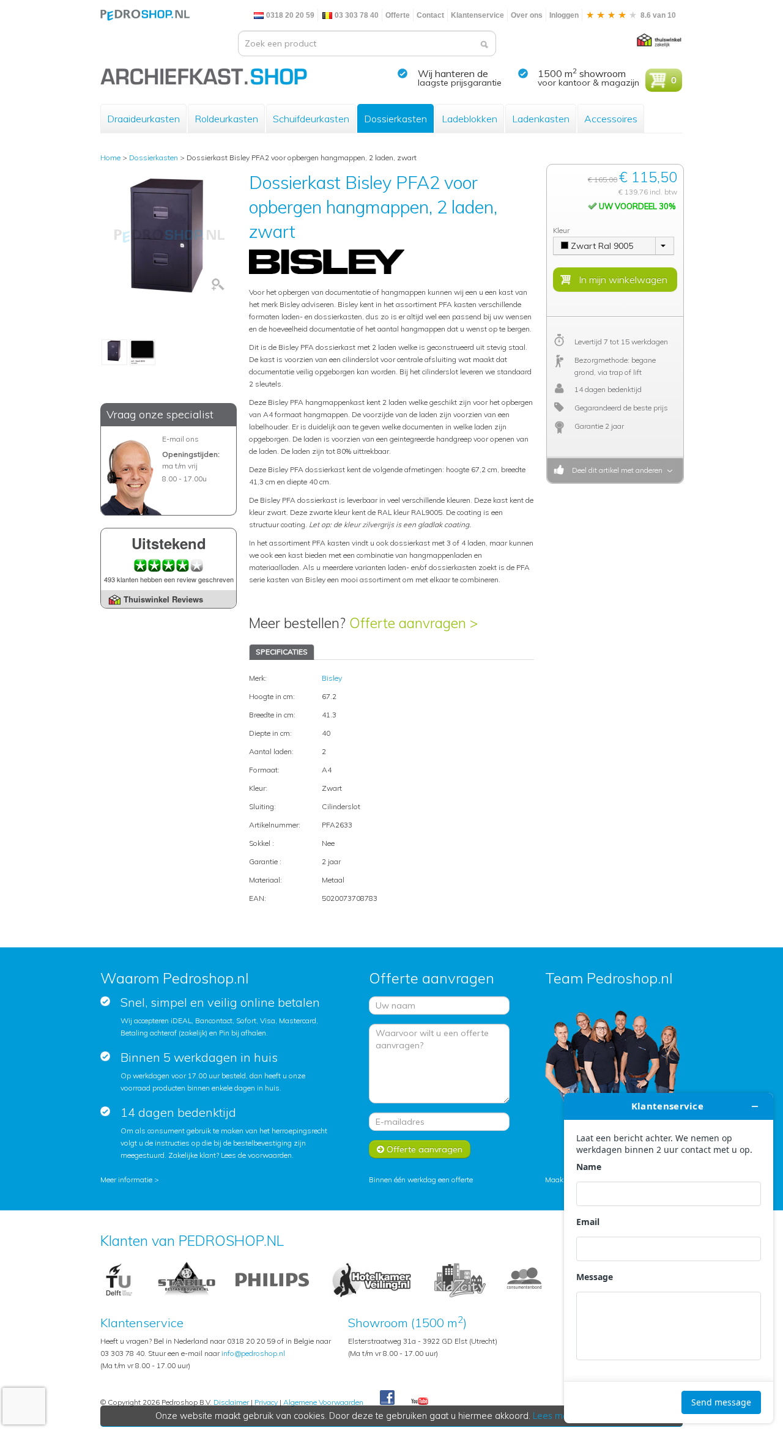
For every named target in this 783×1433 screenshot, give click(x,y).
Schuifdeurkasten (311, 119)
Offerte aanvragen (423, 1149)
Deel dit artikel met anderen (615, 470)
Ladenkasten (541, 119)
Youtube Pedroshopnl (419, 1402)
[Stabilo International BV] (186, 1279)
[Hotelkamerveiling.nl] (371, 1279)
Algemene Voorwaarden (323, 1402)
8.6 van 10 (657, 15)
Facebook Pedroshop (387, 1398)
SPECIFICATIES (282, 651)
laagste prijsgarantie (460, 82)
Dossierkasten (395, 119)
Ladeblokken (469, 119)
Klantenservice (477, 15)
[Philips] (272, 1279)
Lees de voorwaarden (256, 1155)
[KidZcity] (460, 1279)
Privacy (266, 1402)
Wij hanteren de (453, 73)
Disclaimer (231, 1402)
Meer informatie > (129, 1179)
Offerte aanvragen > (413, 623)
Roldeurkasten (226, 119)
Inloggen (564, 15)
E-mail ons (180, 438)
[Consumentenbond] (524, 1279)
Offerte (397, 15)
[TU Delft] (119, 1279)
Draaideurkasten (143, 119)
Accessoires (610, 119)
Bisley (332, 678)
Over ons (527, 15)
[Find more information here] (668, 1258)
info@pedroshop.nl (253, 1353)
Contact (430, 15)
